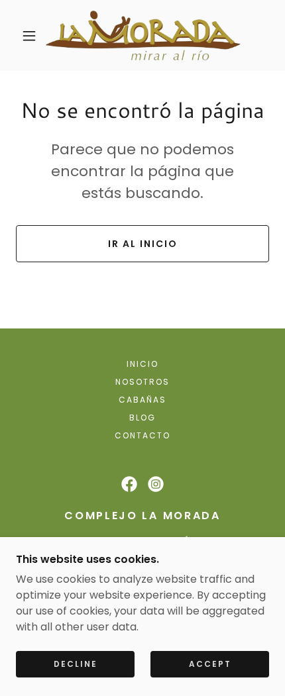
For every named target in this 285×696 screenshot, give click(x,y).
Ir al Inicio (143, 243)
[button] (29, 36)
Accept (210, 664)
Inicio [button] (142, 364)
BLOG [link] (142, 417)
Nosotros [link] (142, 381)
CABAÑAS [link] (142, 399)
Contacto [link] (142, 435)
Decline (75, 664)
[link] (143, 35)
